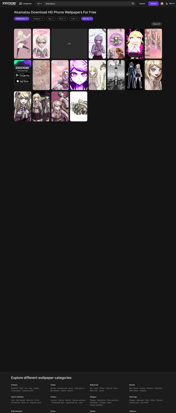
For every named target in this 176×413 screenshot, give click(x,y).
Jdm (13, 400)
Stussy (142, 388)
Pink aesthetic (113, 400)
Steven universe (78, 400)
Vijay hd (109, 388)
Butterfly (14, 388)
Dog (30, 388)
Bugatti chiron (35, 403)
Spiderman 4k (71, 403)
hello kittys (133, 391)
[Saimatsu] (134, 75)
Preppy (93, 400)
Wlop (153, 400)
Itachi (70, 388)
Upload (153, 4)
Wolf (21, 388)
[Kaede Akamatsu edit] (60, 75)
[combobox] (51, 19)
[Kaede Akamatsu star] (22, 106)
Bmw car (25, 403)
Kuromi (53, 388)
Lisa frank (144, 403)
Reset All (156, 24)
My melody (55, 391)
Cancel (142, 4)
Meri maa (93, 391)
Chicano (159, 400)
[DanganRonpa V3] (78, 106)
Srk (91, 388)
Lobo (81, 403)
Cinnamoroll (62, 388)
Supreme (158, 388)
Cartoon (54, 400)
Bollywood (94, 385)
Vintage (102, 403)
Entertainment (16, 411)
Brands (132, 385)
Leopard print (27, 391)
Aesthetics (101, 400)
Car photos (15, 403)
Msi (130, 388)
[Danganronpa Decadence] (60, 106)
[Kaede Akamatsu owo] (153, 75)
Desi (115, 388)
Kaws (109, 403)
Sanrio (63, 391)
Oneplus (142, 391)
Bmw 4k (30, 400)
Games (93, 411)
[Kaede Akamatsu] (22, 44)
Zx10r (37, 400)
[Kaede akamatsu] (41, 44)
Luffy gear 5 (79, 388)
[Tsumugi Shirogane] (116, 75)
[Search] (133, 4)
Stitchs (61, 400)
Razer (135, 388)
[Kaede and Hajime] (97, 75)
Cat (26, 388)
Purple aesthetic (96, 405)
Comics (54, 397)
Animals (14, 385)
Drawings (133, 397)
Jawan (101, 391)
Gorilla (36, 388)
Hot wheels (20, 400)
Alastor (70, 391)
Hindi (96, 388)
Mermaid (140, 400)
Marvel (68, 400)
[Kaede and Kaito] (41, 106)
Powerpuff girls (58, 403)
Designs (93, 397)
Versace (150, 388)
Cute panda (16, 391)
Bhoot (102, 388)
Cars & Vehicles (17, 397)
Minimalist (94, 403)
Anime (53, 385)
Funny (53, 411)
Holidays (132, 411)
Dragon (132, 400)
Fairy (147, 400)
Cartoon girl (134, 403)
